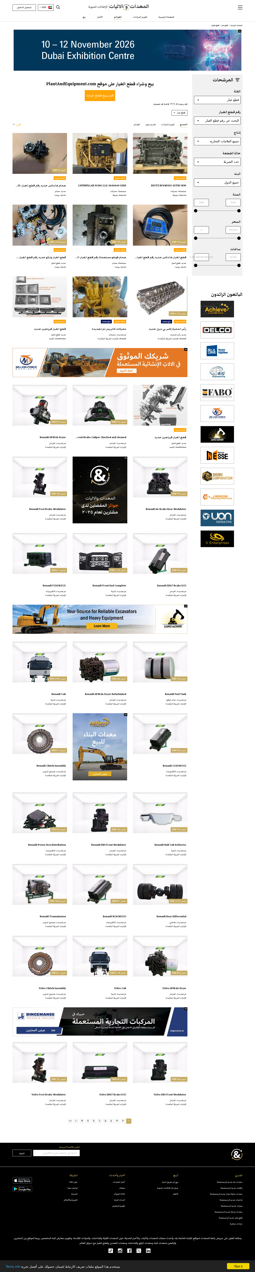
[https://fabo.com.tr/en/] (217, 394)
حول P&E (73, 1182)
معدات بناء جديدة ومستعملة (229, 1182)
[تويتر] (136, 1250)
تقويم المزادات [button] (168, 124)
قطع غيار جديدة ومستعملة (230, 1217)
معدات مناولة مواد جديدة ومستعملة (226, 1194)
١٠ (76, 1121)
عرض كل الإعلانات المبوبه (167, 1188)
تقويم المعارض (118, 1205)
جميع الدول (231, 182)
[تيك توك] (108, 1250)
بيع (84, 17)
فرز (18, 124)
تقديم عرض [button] (150, 124)
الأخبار (100, 17)
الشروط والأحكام (71, 1199)
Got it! (238, 1266)
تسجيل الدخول (24, 7)
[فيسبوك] (127, 1250)
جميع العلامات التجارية (224, 141)
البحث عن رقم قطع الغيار (222, 120)
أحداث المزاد (119, 1199)
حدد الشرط (231, 162)
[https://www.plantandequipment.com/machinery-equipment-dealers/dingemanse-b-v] (100, 1021)
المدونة (74, 1194)
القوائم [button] (137, 124)
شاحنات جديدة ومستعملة (231, 1199)
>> (70, 1121)
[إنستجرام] (117, 1250)
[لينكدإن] (146, 1250)
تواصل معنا (72, 1188)
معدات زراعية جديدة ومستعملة (228, 1211)
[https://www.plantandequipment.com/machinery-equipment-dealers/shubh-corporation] (217, 478)
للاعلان (175, 1194)
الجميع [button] (183, 124)
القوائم (118, 17)
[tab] (183, 124)
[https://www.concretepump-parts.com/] (217, 311)
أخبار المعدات (119, 1182)
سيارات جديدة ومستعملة (231, 1205)
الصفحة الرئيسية (166, 17)
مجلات (122, 1188)
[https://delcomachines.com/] (217, 332)
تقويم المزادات (140, 17)
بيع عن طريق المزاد (170, 1182)
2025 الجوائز (119, 1194)
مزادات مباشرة (236, 1223)
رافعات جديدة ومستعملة (231, 1188)
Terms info (13, 1266)
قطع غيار (233, 100)
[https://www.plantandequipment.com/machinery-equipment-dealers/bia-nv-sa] (217, 352)
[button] (240, 7)
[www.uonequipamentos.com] (217, 520)
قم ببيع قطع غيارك (99, 95)
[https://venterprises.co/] (217, 540)
